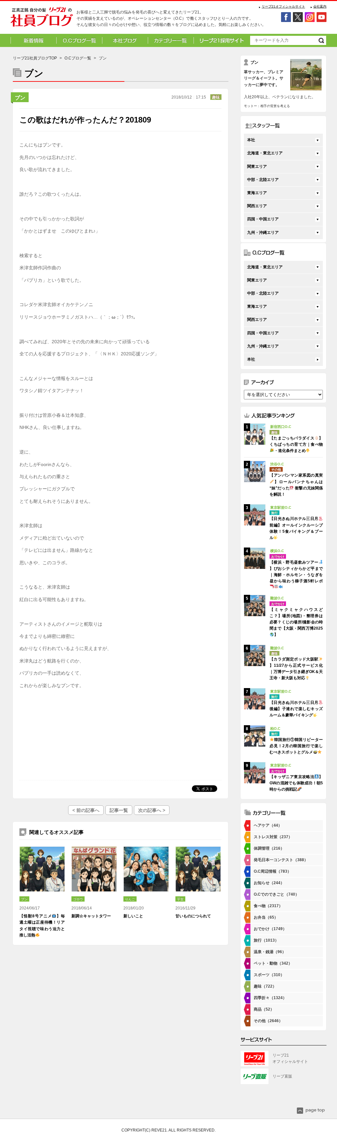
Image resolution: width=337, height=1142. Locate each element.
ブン (20, 98)
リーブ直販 (282, 1076)
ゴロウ (78, 899)
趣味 (216, 97)
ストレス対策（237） (273, 837)
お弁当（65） (266, 917)
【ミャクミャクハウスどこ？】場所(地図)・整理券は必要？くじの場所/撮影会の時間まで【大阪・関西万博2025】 (296, 622)
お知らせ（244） (269, 883)
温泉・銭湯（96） (270, 952)
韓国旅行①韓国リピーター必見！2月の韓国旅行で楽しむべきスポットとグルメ (296, 745)
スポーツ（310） (269, 975)
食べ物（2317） (268, 906)
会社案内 (319, 6)
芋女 (180, 899)
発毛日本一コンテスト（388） (281, 860)
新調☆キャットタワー (91, 916)
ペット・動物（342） (273, 963)
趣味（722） (265, 986)
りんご (130, 899)
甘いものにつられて (193, 916)
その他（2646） (268, 1021)
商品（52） (264, 1009)
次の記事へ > (151, 810)
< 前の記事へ (85, 810)
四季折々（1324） (270, 998)
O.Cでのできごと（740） (276, 894)
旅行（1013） (266, 940)
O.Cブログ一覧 (78, 58)
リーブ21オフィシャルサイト (283, 6)
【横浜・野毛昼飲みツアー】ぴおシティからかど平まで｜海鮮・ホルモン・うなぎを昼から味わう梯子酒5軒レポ (296, 572)
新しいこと (133, 916)
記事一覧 (119, 810)
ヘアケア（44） (268, 825)
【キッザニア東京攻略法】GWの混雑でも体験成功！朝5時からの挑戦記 (296, 783)
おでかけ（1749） (270, 929)
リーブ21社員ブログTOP (35, 58)
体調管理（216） (269, 848)
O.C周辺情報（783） (272, 871)
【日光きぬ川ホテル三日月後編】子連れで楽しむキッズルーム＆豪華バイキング (296, 708)
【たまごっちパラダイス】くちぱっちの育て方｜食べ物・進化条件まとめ (296, 444)
